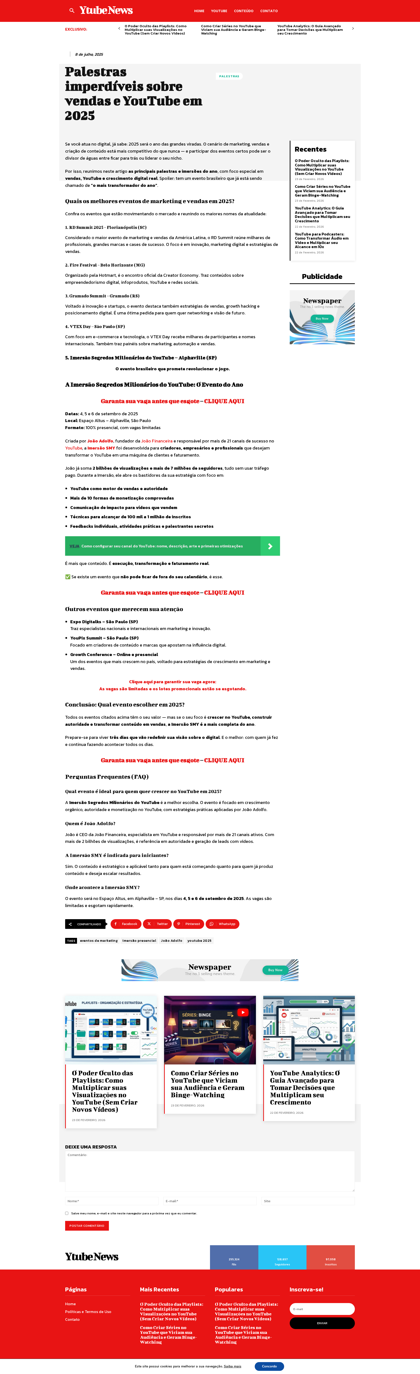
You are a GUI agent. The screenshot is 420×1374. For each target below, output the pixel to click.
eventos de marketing (99, 940)
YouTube (73, 448)
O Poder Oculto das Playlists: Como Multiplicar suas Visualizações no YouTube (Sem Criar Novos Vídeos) (156, 29)
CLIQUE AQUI (224, 401)
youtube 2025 (199, 940)
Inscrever (331, 1247)
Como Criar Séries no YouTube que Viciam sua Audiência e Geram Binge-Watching (233, 29)
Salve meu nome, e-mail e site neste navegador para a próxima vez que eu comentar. (134, 1213)
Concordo (269, 1366)
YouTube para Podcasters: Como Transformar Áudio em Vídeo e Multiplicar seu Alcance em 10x (322, 240)
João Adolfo (100, 441)
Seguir (282, 1247)
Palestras (229, 76)
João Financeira (157, 441)
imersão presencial (139, 940)
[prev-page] (119, 29)
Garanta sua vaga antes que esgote (150, 401)
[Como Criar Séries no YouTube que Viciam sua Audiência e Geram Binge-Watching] (210, 1030)
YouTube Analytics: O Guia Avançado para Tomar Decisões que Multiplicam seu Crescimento (310, 29)
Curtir (234, 1247)
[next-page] (353, 29)
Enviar (322, 1323)
